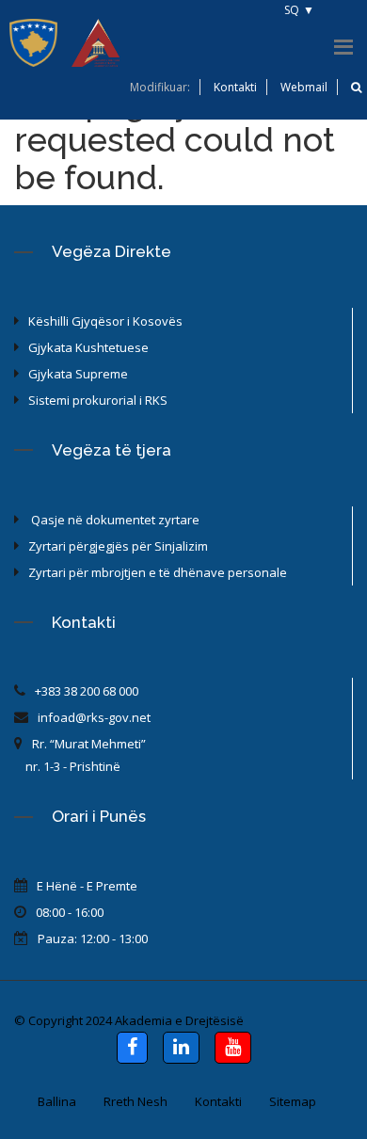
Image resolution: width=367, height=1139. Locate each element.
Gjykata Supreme (78, 373)
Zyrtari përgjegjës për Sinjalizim (118, 545)
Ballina (57, 1101)
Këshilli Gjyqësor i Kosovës (105, 321)
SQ (291, 10)
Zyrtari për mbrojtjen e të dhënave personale (157, 572)
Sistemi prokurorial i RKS (98, 400)
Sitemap (292, 1101)
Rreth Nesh (136, 1101)
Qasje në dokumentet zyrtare (113, 519)
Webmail (303, 87)
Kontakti (235, 87)
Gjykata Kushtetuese (88, 347)
